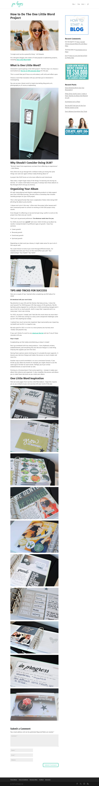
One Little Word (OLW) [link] (24, 60)
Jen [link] (66, 56)
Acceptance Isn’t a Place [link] (72, 102)
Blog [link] (73, 4)
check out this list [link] (37, 333)
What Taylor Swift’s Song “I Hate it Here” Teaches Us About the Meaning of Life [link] (76, 96)
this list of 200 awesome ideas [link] (30, 71)
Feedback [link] (41, 779)
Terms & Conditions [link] (23, 779)
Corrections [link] (48, 779)
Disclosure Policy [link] (33, 779)
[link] (17, 4)
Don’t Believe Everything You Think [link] (76, 111)
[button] (50, 765)
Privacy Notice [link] (13, 779)
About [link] (82, 4)
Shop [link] (79, 4)
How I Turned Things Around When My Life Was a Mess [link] (76, 44)
